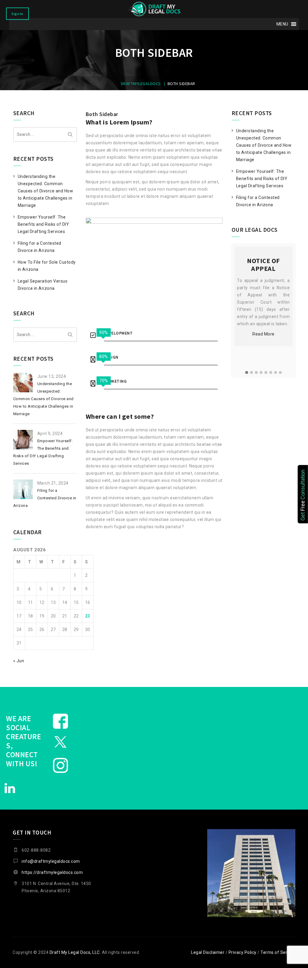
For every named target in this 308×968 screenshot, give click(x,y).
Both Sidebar (102, 114)
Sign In (17, 13)
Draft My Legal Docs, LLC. (75, 952)
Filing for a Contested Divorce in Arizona (39, 247)
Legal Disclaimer (207, 952)
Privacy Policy (243, 952)
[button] (282, 24)
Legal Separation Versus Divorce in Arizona (43, 285)
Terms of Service (277, 952)
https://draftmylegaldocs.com (52, 872)
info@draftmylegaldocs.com (51, 861)
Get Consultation (303, 495)
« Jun (18, 660)
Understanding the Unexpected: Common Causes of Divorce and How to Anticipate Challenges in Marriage (45, 191)
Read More (264, 334)
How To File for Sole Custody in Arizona (47, 266)
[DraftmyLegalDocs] (154, 9)
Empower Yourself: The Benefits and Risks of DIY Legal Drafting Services (43, 224)
